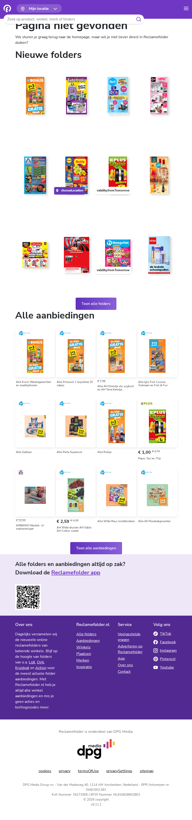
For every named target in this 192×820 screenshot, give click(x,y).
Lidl (32, 662)
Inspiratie (84, 667)
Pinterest (168, 659)
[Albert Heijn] (34, 97)
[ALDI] (34, 177)
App (121, 658)
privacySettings (119, 771)
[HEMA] (158, 257)
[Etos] (158, 97)
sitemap (146, 771)
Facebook (168, 642)
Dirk (40, 662)
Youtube (167, 667)
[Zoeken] (138, 19)
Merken (82, 660)
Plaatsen (83, 653)
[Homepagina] (7, 8)
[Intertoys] (75, 97)
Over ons (125, 665)
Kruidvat (22, 667)
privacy (64, 771)
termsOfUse (88, 771)
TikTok (165, 633)
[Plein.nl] (117, 97)
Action (40, 667)
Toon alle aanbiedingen (96, 548)
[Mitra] (158, 177)
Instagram (168, 650)
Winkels (83, 647)
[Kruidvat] (34, 257)
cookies (45, 771)
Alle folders (86, 634)
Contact (124, 671)
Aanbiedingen (88, 640)
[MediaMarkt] (75, 257)
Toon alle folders (96, 303)
